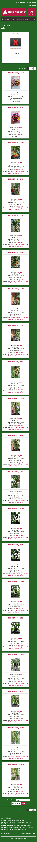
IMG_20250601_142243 (16, 728)
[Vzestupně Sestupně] (18, 803)
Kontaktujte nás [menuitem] (26, 834)
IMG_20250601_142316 (16, 655)
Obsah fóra (6, 834)
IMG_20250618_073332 (16, 325)
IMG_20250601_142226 (16, 764)
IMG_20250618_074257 (16, 73)
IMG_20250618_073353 (16, 252)
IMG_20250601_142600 (16, 435)
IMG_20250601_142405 (16, 472)
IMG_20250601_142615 (16, 362)
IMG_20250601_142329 (16, 618)
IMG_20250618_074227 (16, 107)
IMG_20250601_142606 (16, 398)
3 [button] (32, 68)
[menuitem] (34, 19)
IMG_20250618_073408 (16, 179)
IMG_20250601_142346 (16, 508)
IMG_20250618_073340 (16, 289)
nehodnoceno (19, 100)
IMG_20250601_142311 (16, 691)
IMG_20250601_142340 (16, 581)
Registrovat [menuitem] (21, 2)
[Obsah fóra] (14, 14)
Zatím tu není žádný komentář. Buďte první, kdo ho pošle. (18, 172)
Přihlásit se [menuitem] (32, 2)
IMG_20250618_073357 (16, 216)
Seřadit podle (11, 800)
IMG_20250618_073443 (16, 142)
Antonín (5, 25)
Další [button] (35, 68)
